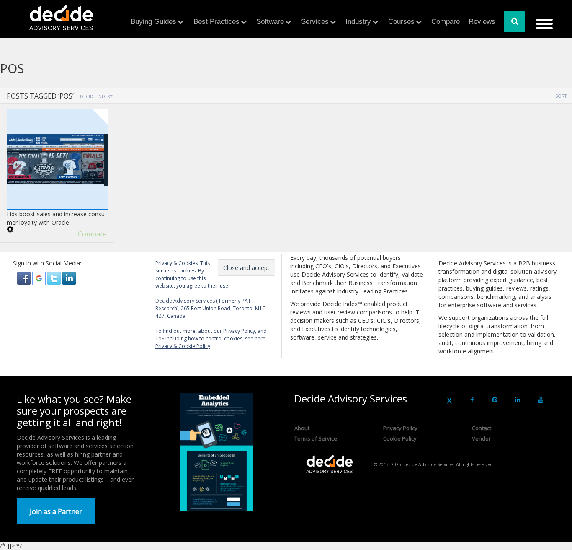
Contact (481, 428)
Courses (401, 22)
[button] (24, 278)
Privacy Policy (400, 428)
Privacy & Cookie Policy (182, 346)
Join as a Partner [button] (56, 511)
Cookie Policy (400, 438)
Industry (358, 22)
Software (270, 22)
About (301, 428)
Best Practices (216, 22)
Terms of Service (315, 438)
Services (315, 22)
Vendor (481, 438)
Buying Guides (153, 22)
